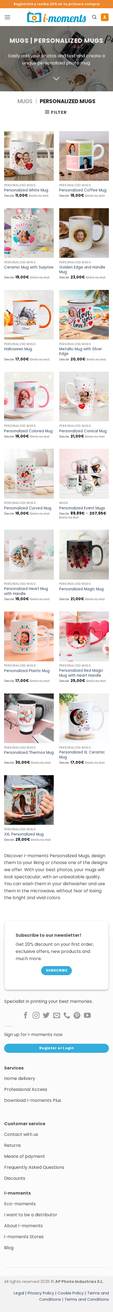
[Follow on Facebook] (25, 1016)
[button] (7, 17)
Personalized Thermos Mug (29, 752)
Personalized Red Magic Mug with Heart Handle (81, 673)
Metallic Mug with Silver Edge (80, 351)
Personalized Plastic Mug (27, 670)
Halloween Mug (18, 349)
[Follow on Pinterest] (77, 1016)
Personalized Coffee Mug (82, 190)
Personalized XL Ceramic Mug (82, 755)
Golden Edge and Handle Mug (82, 270)
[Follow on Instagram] (36, 1016)
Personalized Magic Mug (81, 589)
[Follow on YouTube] (87, 1016)
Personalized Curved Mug (27, 508)
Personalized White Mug (26, 190)
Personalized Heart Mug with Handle (26, 591)
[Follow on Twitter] (46, 1016)
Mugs (19, 40)
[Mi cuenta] (105, 17)
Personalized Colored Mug (28, 431)
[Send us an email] (56, 1016)
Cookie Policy (71, 1293)
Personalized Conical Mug (83, 431)
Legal (19, 1293)
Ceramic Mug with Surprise (28, 267)
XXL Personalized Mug (24, 834)
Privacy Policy (41, 1293)
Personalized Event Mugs (82, 508)
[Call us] (66, 1016)
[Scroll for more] (56, 79)
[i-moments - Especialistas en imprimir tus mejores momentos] (56, 17)
